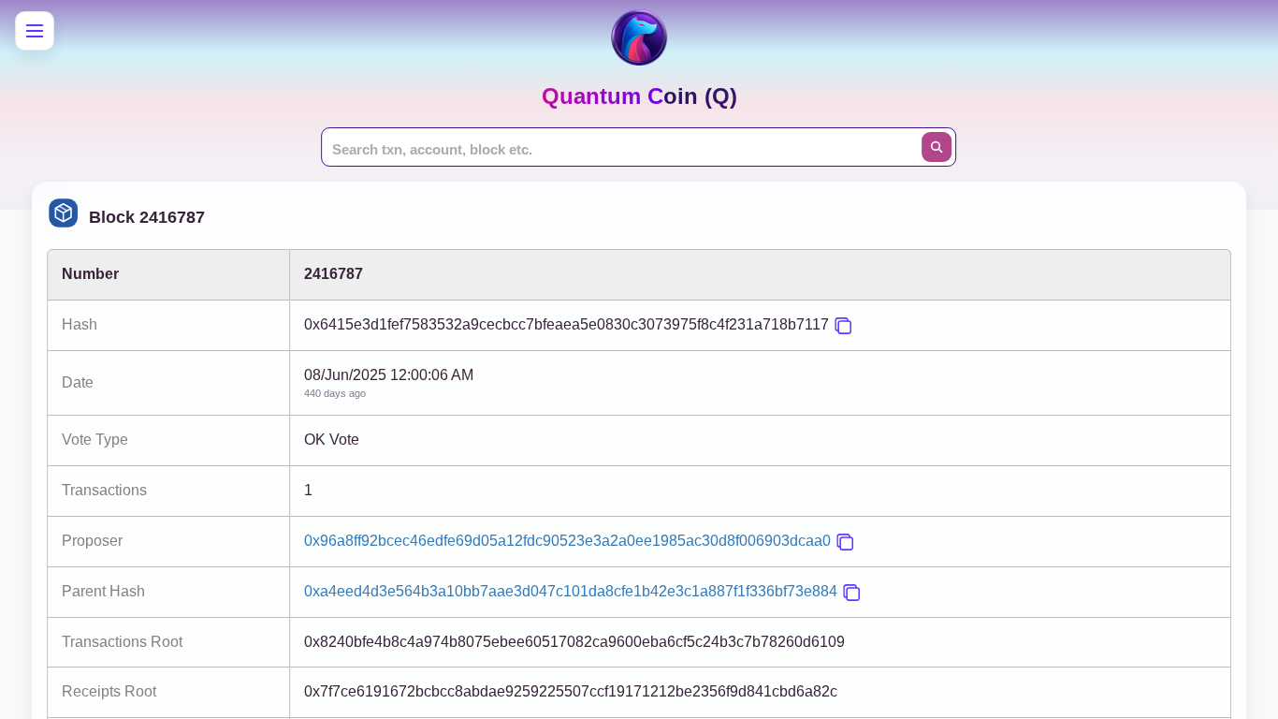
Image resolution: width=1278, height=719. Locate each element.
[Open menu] (34, 31)
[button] (843, 325)
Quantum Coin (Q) (639, 96)
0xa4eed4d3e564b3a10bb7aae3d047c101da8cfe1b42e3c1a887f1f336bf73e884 (570, 591)
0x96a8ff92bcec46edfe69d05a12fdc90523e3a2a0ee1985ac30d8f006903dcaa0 (567, 541)
